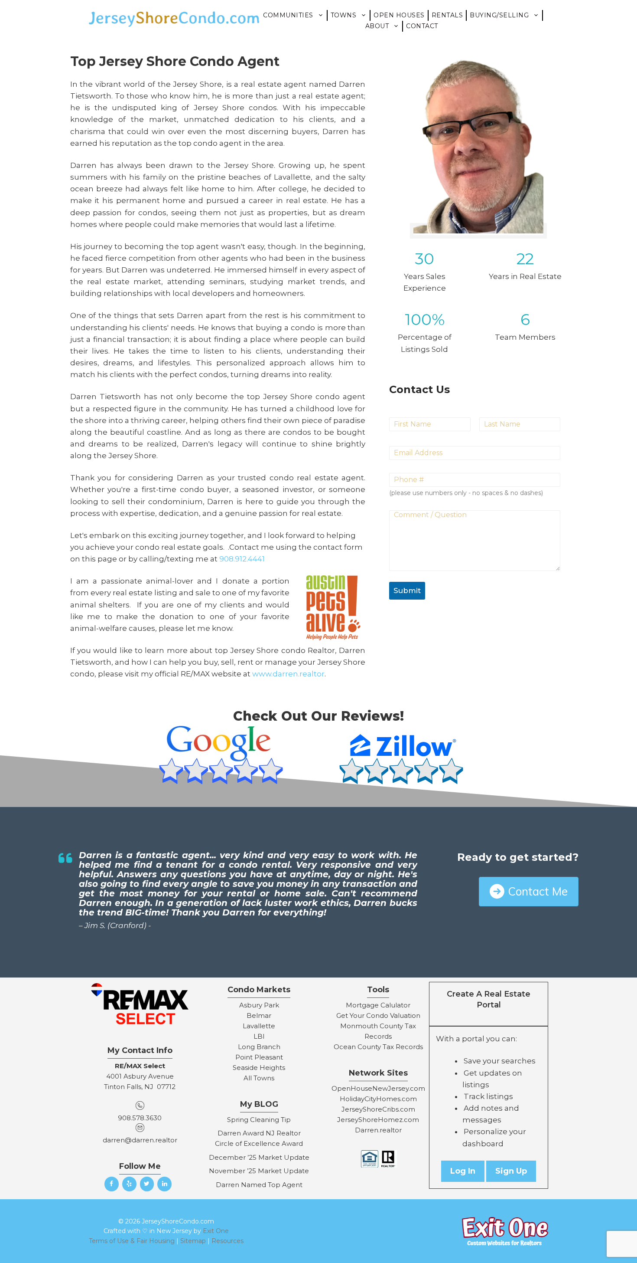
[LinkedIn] (164, 1184)
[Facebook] (111, 1184)
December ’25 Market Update (259, 1157)
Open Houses (399, 15)
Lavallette (259, 1026)
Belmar (259, 1015)
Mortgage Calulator (378, 1005)
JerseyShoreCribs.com (378, 1109)
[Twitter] (147, 1184)
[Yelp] (129, 1184)
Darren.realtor (378, 1130)
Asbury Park (259, 1005)
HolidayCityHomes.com (378, 1099)
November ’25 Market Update (259, 1171)
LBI (259, 1036)
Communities (288, 15)
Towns (344, 15)
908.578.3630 (140, 1118)
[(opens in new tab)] (223, 787)
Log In (462, 1171)
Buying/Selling (499, 15)
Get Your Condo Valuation (378, 1015)
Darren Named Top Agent (259, 1185)
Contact (422, 26)
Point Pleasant (259, 1057)
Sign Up (511, 1171)
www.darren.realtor (288, 673)
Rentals (447, 15)
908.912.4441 (242, 558)
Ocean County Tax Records (378, 1047)
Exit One (216, 1231)
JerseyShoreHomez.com (378, 1119)
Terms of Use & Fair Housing (132, 1241)
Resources (227, 1241)
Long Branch (259, 1047)
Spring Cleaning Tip (259, 1119)
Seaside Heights (259, 1067)
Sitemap (193, 1241)
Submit (407, 590)
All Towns (259, 1078)
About (377, 26)
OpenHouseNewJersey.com (378, 1088)
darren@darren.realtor (140, 1140)
